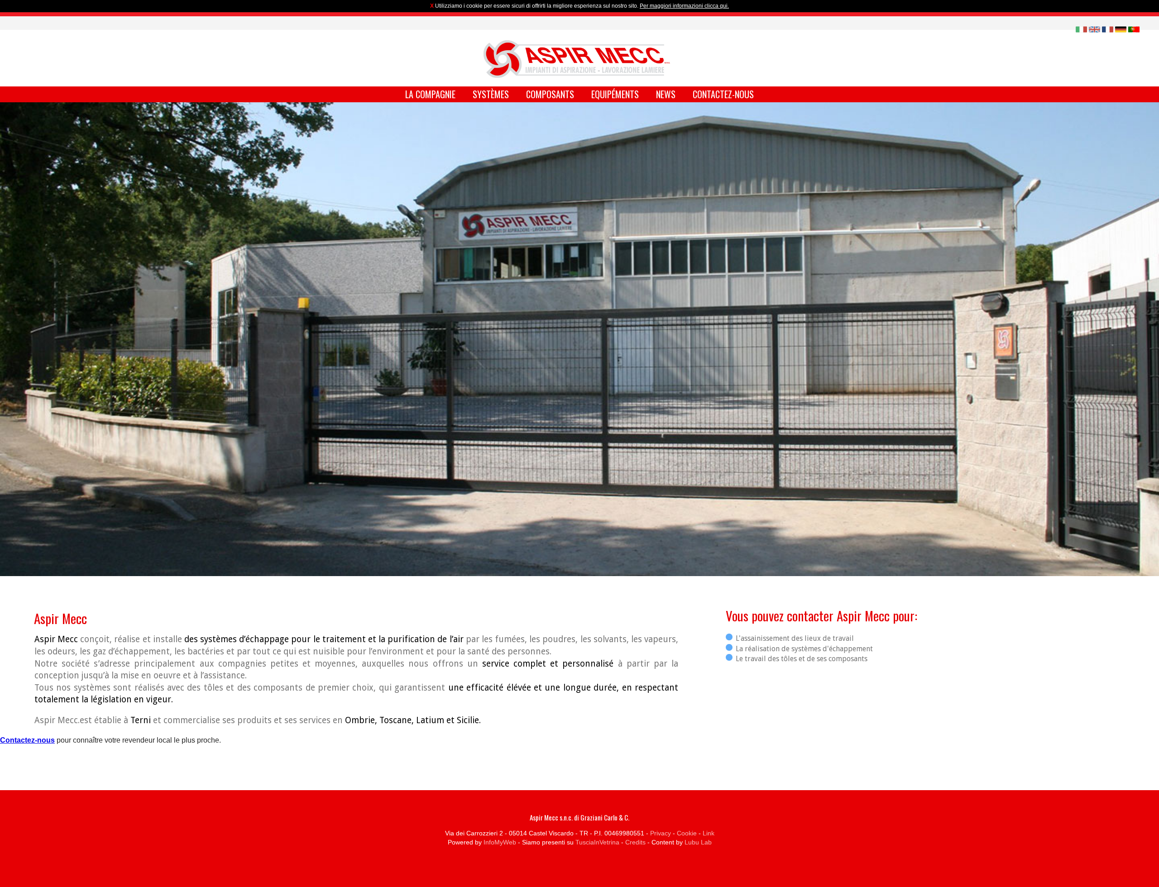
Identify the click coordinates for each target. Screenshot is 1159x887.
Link (708, 833)
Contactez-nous (723, 94)
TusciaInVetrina (597, 842)
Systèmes (491, 94)
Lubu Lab (698, 842)
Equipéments (615, 94)
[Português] (1134, 29)
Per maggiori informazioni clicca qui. (684, 6)
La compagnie (430, 94)
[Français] (1107, 29)
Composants (550, 94)
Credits (635, 842)
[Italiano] (1081, 29)
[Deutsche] (1120, 29)
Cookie (687, 833)
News (665, 94)
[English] (1094, 29)
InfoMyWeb (500, 842)
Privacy (660, 833)
